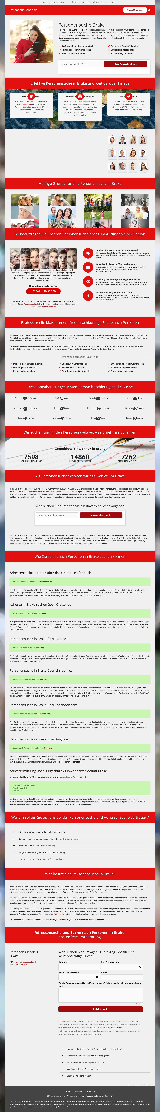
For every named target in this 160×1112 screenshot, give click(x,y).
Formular (57, 914)
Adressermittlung (27, 104)
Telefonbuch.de (45, 582)
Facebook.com (43, 714)
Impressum (78, 1091)
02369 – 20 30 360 (21, 965)
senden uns (102, 253)
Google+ (43, 648)
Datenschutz (91, 1091)
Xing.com (48, 748)
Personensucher (30, 304)
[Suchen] (149, 10)
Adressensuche (110, 335)
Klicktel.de (41, 613)
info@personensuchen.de (26, 962)
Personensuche (43, 146)
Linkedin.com (41, 679)
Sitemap (67, 1091)
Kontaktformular (121, 110)
